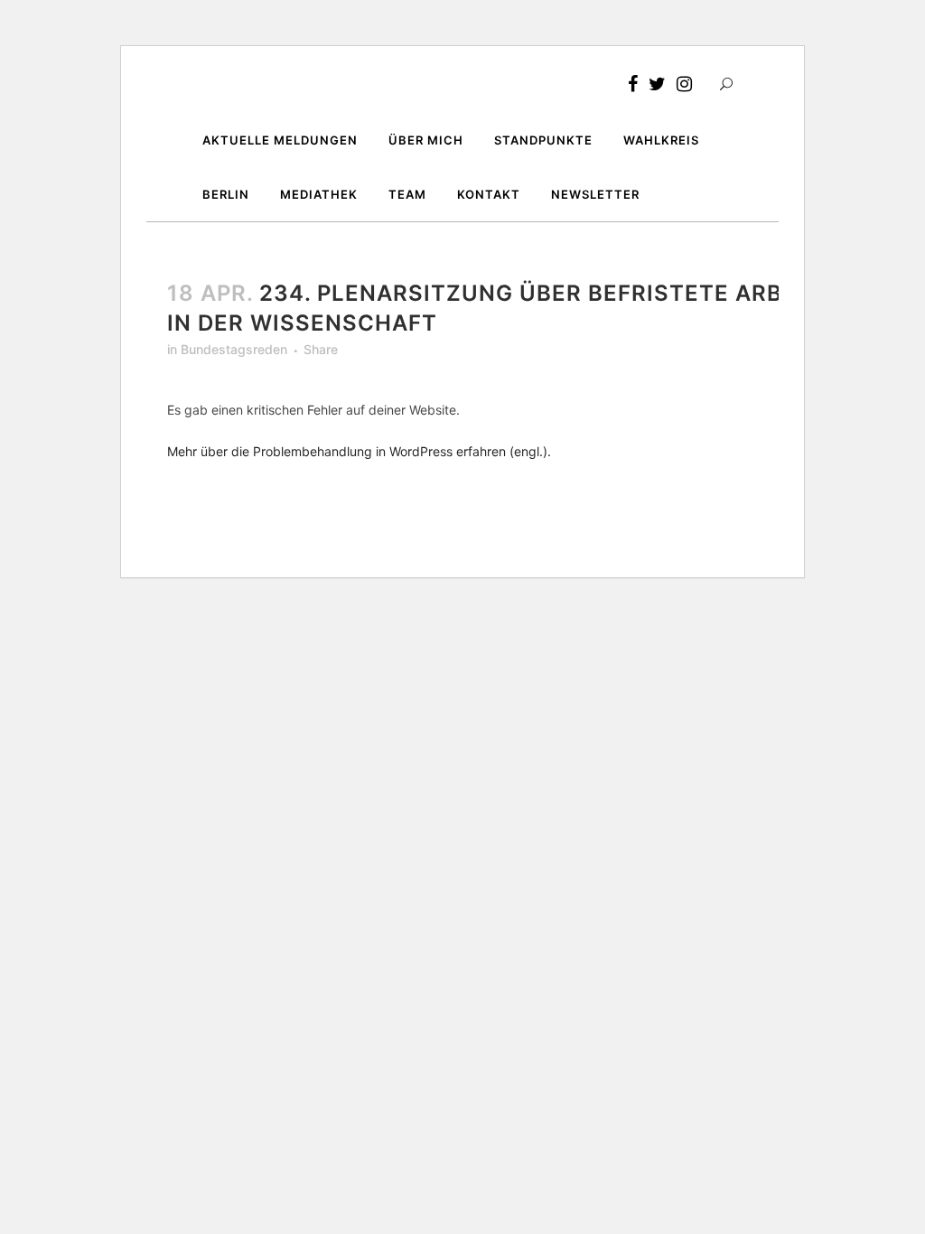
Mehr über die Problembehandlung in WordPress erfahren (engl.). (359, 451)
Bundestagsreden (234, 349)
